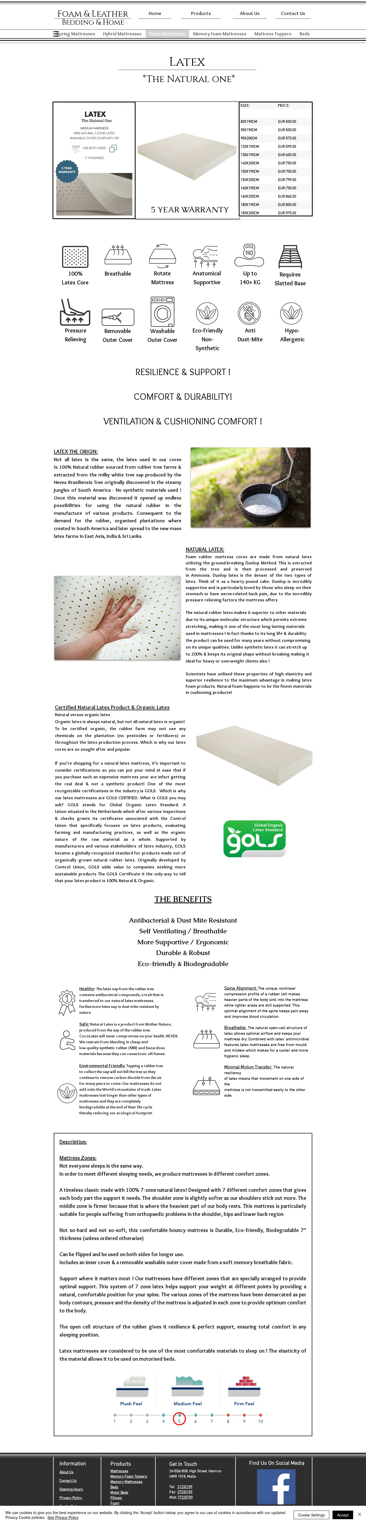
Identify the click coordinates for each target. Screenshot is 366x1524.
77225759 (185, 1497)
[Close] (359, 1515)
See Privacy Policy (63, 1517)
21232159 (184, 1487)
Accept (343, 1515)
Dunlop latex (225, 575)
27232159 (184, 1492)
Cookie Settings (311, 1515)
